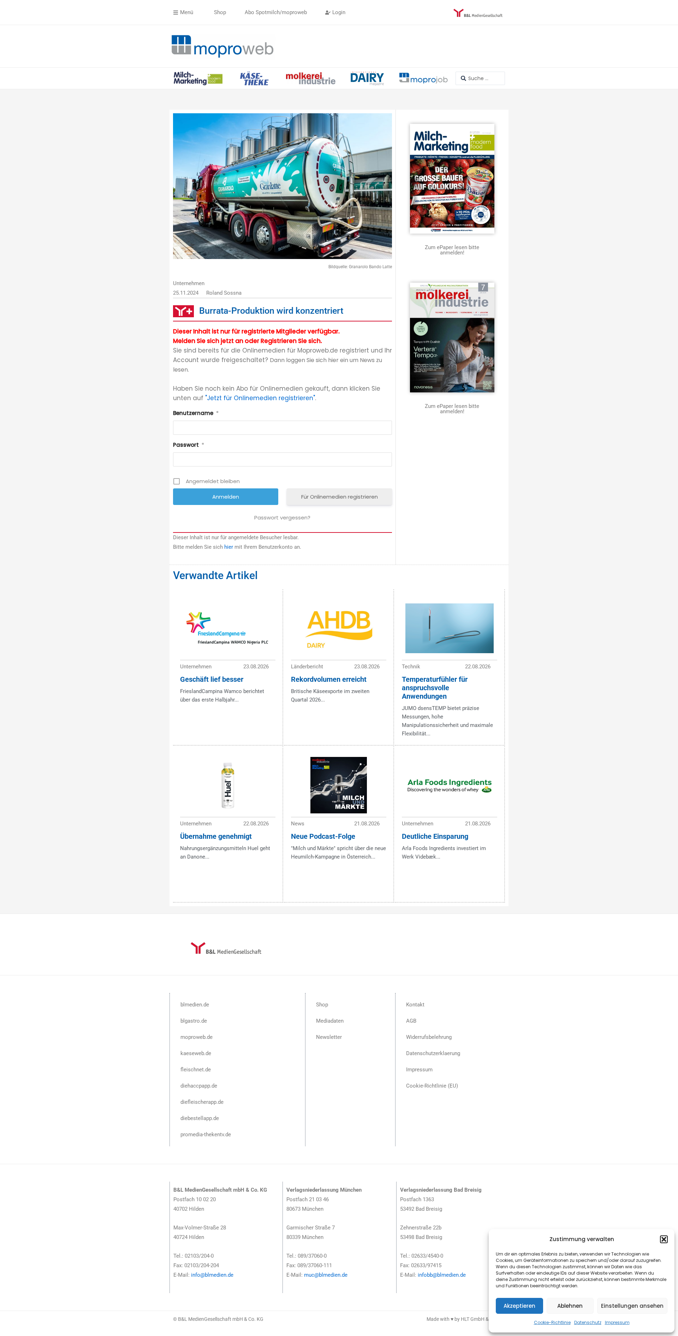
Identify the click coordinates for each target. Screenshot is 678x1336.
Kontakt (415, 1004)
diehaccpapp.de (198, 1086)
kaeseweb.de (195, 1053)
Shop (322, 1004)
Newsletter (329, 1037)
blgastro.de (193, 1021)
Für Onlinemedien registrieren (339, 496)
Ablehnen (570, 1306)
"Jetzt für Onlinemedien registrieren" (260, 398)
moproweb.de (196, 1037)
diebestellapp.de (199, 1118)
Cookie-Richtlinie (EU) (432, 1086)
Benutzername (196, 413)
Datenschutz (587, 1322)
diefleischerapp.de (202, 1102)
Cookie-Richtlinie (552, 1322)
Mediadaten (330, 1021)
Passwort (188, 445)
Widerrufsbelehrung (429, 1037)
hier (228, 547)
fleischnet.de (195, 1069)
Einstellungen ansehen (632, 1306)
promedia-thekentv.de (205, 1134)
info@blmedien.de (212, 1275)
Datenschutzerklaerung (433, 1053)
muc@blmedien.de (325, 1275)
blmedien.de (194, 1004)
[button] (663, 1239)
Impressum (617, 1322)
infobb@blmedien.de (442, 1275)
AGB (411, 1021)
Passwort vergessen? (282, 517)
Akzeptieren (519, 1306)
